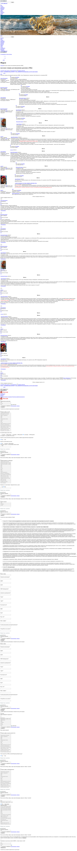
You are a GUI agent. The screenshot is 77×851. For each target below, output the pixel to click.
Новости (2, 44)
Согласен (24, 837)
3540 (6, 89)
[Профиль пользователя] (3, 126)
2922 (6, 138)
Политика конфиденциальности (18, 396)
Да (16, 77)
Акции (1, 13)
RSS (1, 74)
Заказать (2, 515)
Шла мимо (3, 118)
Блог (1, 5)
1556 (6, 185)
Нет (18, 77)
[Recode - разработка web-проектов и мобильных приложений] (4, 392)
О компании (2, 48)
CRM (1, 10)
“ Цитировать (3, 210)
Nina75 (2, 190)
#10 (12, 189)
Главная (1, 37)
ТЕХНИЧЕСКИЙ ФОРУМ (9, 71)
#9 (15, 174)
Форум (1, 11)
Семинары (2, 7)
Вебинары (2, 8)
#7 (10, 145)
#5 (16, 117)
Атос (1, 175)
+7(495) (3, 3)
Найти (13, 2)
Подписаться (3, 847)
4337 (6, 128)
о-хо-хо (2, 136)
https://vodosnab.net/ (15, 193)
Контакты (2, 49)
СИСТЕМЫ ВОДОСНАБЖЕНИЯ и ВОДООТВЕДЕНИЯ (26, 71)
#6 (11, 132)
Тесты (1, 47)
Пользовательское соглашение (6, 396)
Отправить (3, 455)
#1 (10, 76)
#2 (21, 85)
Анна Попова (3, 97)
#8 (16, 162)
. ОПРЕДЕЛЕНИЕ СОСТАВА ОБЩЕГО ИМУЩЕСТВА (26, 183)
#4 (16, 105)
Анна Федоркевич (4, 78)
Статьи (1, 6)
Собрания (2, 12)
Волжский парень (4, 87)
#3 (19, 93)
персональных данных (15, 405)
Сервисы (2, 9)
